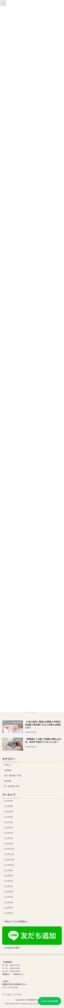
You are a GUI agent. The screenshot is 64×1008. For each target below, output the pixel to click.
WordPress (18, 1003)
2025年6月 (8, 817)
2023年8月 (8, 876)
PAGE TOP (59, 974)
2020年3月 (8, 913)
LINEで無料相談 (49, 1001)
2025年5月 (8, 822)
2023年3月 (8, 892)
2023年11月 (9, 859)
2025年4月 (8, 828)
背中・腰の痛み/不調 (12, 775)
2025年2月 (8, 838)
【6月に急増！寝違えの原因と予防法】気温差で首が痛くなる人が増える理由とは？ (43, 724)
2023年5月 (8, 886)
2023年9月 (8, 870)
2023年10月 (9, 865)
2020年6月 (8, 907)
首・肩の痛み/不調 (11, 786)
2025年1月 (8, 843)
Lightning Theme (31, 1003)
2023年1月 (8, 902)
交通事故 (7, 770)
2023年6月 (8, 881)
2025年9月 (8, 801)
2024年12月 (9, 849)
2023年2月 (8, 897)
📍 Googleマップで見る (11, 994)
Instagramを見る (12, 947)
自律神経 (7, 781)
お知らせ (7, 765)
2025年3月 (8, 833)
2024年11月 (9, 854)
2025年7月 (8, 811)
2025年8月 (8, 806)
